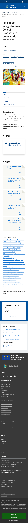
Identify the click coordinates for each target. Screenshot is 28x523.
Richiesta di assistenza (6, 486)
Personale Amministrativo (7, 394)
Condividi (5, 50)
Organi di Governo (5, 384)
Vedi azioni (12, 50)
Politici (2, 392)
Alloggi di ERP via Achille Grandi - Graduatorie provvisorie (12, 251)
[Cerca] (25, 6)
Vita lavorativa (4, 408)
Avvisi (2, 443)
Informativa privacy (5, 498)
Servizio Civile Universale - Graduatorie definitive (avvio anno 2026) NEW (13, 241)
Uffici (2, 388)
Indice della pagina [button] (9, 90)
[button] (14, 520)
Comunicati (3, 441)
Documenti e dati (5, 396)
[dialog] (14, 510)
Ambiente (3, 426)
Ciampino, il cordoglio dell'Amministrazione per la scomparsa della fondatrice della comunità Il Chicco (13, 260)
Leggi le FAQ (4, 484)
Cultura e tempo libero (6, 406)
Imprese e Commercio (6, 410)
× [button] (26, 500)
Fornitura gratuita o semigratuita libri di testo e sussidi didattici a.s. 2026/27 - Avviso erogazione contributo (13, 274)
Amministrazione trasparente (8, 494)
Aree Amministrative (6, 386)
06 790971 (12, 472)
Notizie (13, 12)
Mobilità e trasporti (5, 414)
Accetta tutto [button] (14, 514)
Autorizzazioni (4, 430)
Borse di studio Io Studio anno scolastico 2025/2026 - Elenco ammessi (14, 269)
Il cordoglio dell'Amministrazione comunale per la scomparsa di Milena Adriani (13, 284)
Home (3, 12)
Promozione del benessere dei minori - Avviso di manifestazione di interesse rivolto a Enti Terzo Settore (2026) (13, 246)
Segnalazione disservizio (7, 482)
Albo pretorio (4, 496)
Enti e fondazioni (5, 390)
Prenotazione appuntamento (8, 480)
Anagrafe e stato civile (6, 404)
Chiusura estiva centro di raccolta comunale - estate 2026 (12, 279)
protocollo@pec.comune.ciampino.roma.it (13, 470)
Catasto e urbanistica (6, 412)
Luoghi (2, 451)
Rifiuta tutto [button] (14, 517)
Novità (8, 12)
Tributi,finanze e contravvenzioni (9, 424)
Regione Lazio (5, 2)
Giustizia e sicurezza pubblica (8, 422)
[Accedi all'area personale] (22, 2)
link (1, 511)
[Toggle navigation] (3, 6)
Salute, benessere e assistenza (8, 428)
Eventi (2, 453)
